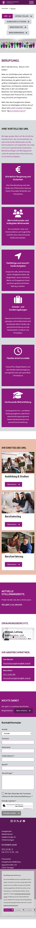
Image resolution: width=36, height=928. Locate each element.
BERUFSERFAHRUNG (16, 32)
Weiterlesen (12, 485)
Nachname (6, 747)
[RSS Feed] (18, 820)
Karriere (13, 8)
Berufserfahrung (14, 556)
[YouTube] (12, 820)
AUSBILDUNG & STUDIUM (16, 21)
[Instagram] (15, 820)
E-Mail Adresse (8, 756)
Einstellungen (18, 910)
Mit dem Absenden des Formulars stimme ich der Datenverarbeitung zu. (17, 794)
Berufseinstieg (13, 516)
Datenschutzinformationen (11, 905)
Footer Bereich (5, 825)
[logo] (10, 2)
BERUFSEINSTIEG (16, 27)
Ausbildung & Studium (17, 476)
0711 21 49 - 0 (7, 849)
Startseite (5, 8)
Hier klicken (19, 806)
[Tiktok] (21, 820)
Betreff (5, 764)
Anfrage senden (9, 813)
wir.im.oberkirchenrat (17, 111)
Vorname (5, 738)
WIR (5, 16)
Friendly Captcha (9, 801)
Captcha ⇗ (27, 808)
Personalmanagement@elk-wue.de (16, 663)
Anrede (4, 729)
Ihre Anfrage (7, 773)
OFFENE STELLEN (22, 16)
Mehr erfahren (21, 710)
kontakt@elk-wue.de (9, 844)
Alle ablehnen (29, 910)
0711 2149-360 (9, 674)
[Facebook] (24, 820)
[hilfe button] (31, 2)
